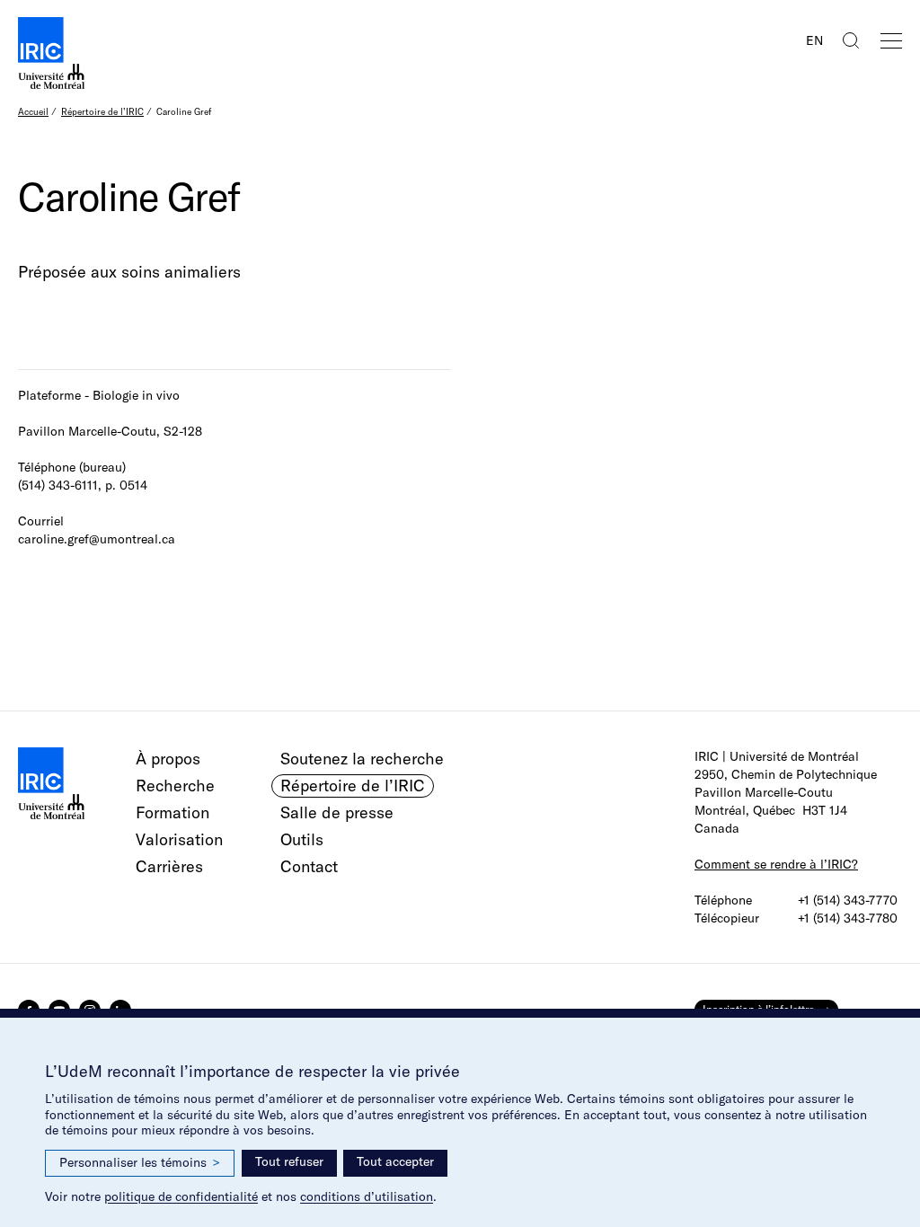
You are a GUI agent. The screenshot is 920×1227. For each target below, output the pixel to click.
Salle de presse (337, 812)
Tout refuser (289, 1161)
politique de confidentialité (181, 1196)
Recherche (175, 785)
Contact (309, 866)
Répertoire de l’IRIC (102, 112)
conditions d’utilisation (366, 1196)
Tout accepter (395, 1161)
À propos (168, 758)
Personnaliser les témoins (139, 1162)
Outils (301, 839)
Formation (172, 812)
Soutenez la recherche (362, 758)
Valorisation (179, 839)
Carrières (169, 866)
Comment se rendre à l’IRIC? (776, 864)
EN (814, 40)
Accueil (33, 112)
